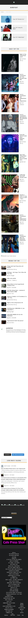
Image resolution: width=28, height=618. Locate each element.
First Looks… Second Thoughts (14, 579)
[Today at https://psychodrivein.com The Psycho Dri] (14, 371)
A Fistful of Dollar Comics (14, 559)
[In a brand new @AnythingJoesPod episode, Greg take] (14, 449)
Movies (22, 609)
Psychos (18, 615)
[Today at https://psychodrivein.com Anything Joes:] (14, 356)
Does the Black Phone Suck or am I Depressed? (13, 468)
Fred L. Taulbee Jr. (13, 280)
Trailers (12, 615)
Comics (22, 606)
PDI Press (14, 552)
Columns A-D (14, 558)
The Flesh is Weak (14, 581)
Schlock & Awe (9, 596)
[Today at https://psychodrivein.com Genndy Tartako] (14, 415)
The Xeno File (9, 611)
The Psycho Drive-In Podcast (14, 592)
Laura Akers (11, 322)
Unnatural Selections (9, 603)
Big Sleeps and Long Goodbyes (14, 569)
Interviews (6, 615)
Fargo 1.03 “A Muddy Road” (18, 37)
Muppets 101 (14, 587)
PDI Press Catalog (14, 554)
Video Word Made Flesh (9, 606)
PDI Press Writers (14, 555)
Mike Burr (23, 161)
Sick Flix (9, 601)
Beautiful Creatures (14, 566)
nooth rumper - (10, 466)
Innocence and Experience (14, 583)
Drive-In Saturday (14, 574)
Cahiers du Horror (14, 570)
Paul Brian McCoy (13, 269)
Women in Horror (9, 609)
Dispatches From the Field (14, 572)
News (12, 613)
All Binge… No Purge (14, 562)
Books (22, 604)
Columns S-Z (9, 595)
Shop (23, 615)
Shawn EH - (9, 475)
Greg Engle (11, 311)
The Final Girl (14, 578)
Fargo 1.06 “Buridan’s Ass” (18, 19)
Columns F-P (14, 576)
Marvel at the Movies (14, 586)
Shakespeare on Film (9, 598)
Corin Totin (11, 293)
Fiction (14, 557)
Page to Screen (14, 589)
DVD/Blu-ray (21, 607)
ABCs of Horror (14, 561)
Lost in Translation (14, 584)
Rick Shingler (11, 275)
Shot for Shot (9, 599)
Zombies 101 (9, 612)
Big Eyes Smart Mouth (14, 567)
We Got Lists (9, 607)
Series (22, 612)
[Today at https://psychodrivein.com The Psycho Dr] (14, 401)
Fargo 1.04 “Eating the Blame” (17, 28)
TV (21, 611)
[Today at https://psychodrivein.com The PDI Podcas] (14, 341)
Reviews (21, 603)
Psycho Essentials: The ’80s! (14, 594)
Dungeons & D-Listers (14, 575)
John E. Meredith (12, 287)
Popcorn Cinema (14, 591)
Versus (9, 604)
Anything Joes (14, 564)
